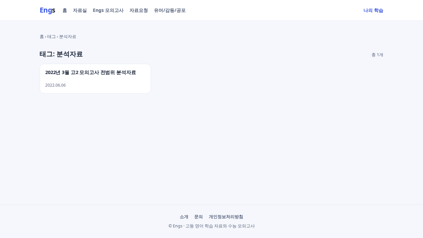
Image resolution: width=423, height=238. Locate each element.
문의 (198, 216)
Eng (47, 10)
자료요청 (139, 10)
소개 (184, 216)
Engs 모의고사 (108, 10)
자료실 (80, 10)
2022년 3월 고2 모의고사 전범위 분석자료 (90, 72)
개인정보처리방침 (226, 216)
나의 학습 (373, 10)
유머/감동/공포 (170, 10)
